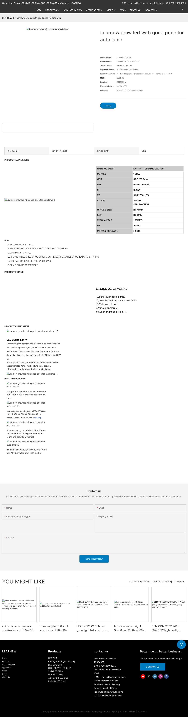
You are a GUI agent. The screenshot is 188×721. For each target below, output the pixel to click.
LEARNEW (7, 18)
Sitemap (142, 711)
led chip (37, 417)
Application (6, 668)
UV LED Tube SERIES (139, 581)
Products (180, 581)
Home (4, 658)
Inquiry (108, 105)
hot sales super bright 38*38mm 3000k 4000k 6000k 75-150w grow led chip (129, 628)
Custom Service (8, 664)
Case (4, 674)
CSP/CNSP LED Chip (163, 581)
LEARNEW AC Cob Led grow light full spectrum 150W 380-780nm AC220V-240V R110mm (94, 628)
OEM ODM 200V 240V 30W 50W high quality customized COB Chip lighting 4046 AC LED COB (168, 628)
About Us (6, 677)
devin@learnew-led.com (142, 3)
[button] (156, 10)
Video (4, 671)
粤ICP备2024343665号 (123, 711)
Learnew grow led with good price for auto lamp (38, 18)
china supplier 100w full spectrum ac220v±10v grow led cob (54, 628)
